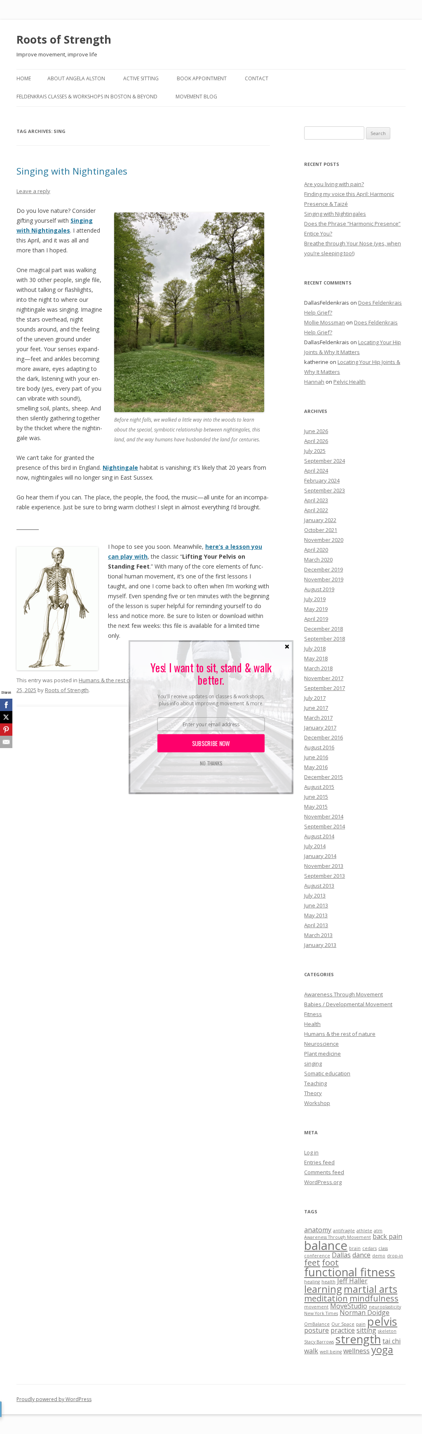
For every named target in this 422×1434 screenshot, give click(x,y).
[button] (211, 673)
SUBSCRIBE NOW (211, 743)
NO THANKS (211, 763)
